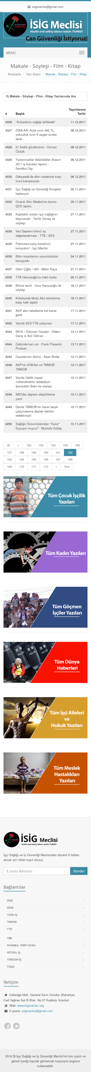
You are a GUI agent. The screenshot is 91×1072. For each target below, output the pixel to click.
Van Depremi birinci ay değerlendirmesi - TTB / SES (35, 233)
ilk (8, 445)
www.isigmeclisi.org (30, 1005)
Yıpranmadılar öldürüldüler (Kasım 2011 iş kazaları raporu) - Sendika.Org (38, 163)
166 (45, 459)
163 (9, 459)
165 (33, 459)
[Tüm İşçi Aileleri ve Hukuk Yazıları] (46, 717)
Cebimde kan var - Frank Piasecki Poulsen (39, 346)
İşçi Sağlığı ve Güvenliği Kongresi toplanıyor (38, 191)
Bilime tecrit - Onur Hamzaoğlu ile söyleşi (38, 287)
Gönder (78, 871)
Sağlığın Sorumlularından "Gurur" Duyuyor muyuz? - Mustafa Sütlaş (39, 426)
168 (70, 459)
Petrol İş (13, 952)
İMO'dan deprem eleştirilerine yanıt (35, 396)
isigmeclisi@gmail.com (47, 6)
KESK (10, 907)
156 (77, 445)
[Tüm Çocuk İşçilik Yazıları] (46, 496)
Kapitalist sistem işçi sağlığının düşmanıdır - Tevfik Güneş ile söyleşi (36, 218)
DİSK (10, 900)
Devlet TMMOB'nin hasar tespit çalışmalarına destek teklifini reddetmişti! (37, 411)
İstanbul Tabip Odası (21, 945)
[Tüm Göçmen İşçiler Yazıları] (46, 607)
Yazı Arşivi (33, 74)
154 (53, 445)
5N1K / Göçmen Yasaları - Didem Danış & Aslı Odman (38, 333)
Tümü (10, 966)
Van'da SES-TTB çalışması (34, 323)
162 (72, 452)
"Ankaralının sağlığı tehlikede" (36, 122)
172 (45, 466)
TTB (9, 929)
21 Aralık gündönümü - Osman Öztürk (36, 149)
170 (21, 466)
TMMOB (12, 922)
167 (58, 459)
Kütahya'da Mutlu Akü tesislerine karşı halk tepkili (38, 300)
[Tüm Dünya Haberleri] (46, 662)
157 (9, 452)
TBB (9, 938)
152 (28, 445)
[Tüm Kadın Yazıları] (46, 552)
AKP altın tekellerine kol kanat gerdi (36, 312)
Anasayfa (14, 74)
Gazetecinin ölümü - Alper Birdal (37, 356)
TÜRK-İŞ (12, 915)
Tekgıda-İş (14, 959)
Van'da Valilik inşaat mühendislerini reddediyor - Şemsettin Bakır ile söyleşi (34, 381)
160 (45, 452)
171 (33, 466)
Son (67, 466)
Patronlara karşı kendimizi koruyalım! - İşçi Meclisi (33, 245)
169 (9, 466)
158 (21, 452)
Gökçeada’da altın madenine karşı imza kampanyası (38, 178)
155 (65, 445)
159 (33, 452)
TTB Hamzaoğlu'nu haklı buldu (36, 277)
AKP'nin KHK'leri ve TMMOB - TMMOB (36, 367)
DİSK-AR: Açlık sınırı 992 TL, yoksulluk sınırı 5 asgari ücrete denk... (36, 134)
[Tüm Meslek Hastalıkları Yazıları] (46, 773)
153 (40, 445)
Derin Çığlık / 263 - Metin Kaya (36, 269)
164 (21, 459)
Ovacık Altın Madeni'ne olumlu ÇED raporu (36, 203)
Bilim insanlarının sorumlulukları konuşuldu (37, 258)
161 (58, 452)
